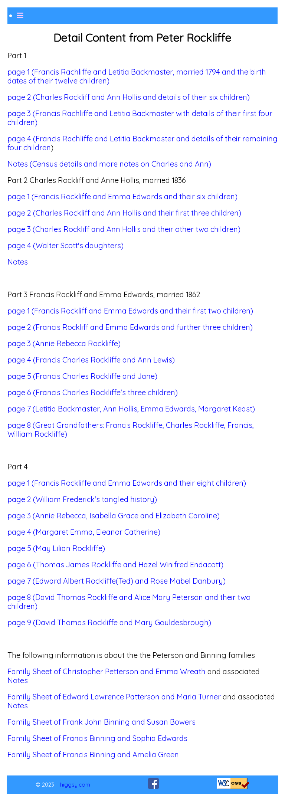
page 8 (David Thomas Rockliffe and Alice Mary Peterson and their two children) (128, 602)
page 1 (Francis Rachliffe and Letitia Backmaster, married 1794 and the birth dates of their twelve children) (136, 76)
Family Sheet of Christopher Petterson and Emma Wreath (106, 671)
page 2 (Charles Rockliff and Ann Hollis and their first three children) (124, 212)
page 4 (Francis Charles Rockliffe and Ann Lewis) (91, 359)
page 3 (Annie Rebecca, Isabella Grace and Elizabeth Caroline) (113, 515)
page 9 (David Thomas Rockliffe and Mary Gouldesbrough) (109, 622)
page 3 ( (21, 229)
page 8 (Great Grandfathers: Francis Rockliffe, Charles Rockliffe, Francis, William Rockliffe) (130, 429)
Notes (17, 261)
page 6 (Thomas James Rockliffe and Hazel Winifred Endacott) (115, 564)
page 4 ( (21, 138)
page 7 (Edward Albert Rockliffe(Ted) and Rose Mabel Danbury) (116, 581)
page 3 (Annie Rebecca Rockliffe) (64, 343)
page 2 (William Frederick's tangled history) (82, 499)
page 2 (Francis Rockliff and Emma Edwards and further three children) (130, 327)
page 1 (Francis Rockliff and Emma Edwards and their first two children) (130, 310)
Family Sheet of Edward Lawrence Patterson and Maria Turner (114, 696)
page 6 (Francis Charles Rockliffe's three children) (92, 392)
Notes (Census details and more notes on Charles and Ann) (109, 163)
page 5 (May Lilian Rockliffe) (56, 548)
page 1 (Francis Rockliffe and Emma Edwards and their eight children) (126, 483)
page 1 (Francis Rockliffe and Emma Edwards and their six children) (122, 196)
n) (33, 122)
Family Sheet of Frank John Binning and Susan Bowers (101, 722)
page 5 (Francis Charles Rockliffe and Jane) (82, 376)
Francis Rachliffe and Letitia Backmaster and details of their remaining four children (142, 143)
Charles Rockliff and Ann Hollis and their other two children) (137, 229)
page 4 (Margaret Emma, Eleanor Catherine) (83, 532)
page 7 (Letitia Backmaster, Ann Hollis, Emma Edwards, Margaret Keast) (131, 408)
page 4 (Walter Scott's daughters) (65, 245)
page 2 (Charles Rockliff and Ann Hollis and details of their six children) (128, 97)
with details (195, 113)
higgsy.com (75, 784)
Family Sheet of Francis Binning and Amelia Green (93, 754)
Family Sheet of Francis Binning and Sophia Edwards (97, 738)
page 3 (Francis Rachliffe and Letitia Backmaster (91, 113)
